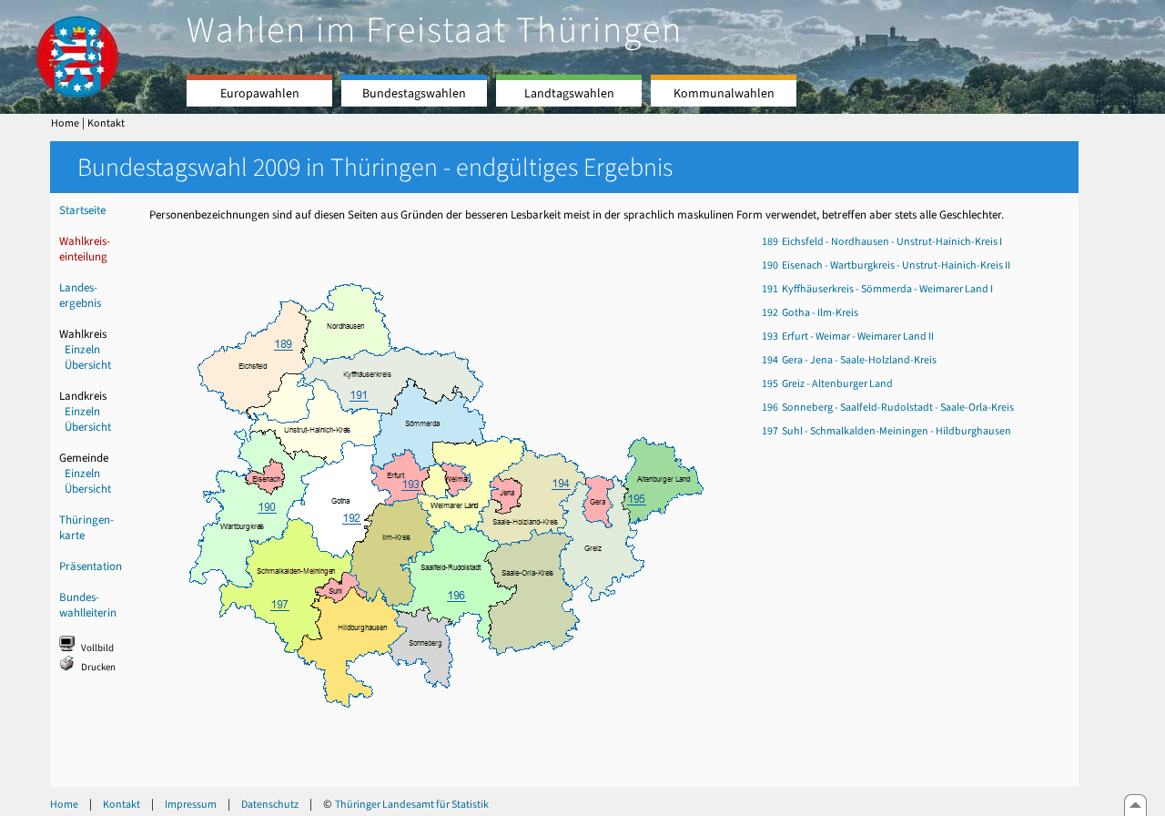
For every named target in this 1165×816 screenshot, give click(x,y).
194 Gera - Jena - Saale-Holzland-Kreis (849, 359)
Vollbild (97, 648)
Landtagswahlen (569, 93)
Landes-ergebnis (80, 295)
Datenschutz (270, 804)
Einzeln (82, 349)
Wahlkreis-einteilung (84, 248)
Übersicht (88, 364)
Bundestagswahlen (414, 93)
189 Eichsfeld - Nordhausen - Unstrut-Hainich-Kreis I (882, 241)
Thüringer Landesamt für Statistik (412, 804)
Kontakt (106, 123)
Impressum (191, 804)
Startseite (82, 210)
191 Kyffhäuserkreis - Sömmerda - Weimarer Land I (877, 288)
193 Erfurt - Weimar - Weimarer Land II (848, 336)
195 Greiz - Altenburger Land (827, 383)
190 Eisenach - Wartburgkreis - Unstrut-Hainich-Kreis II (886, 265)
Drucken (98, 667)
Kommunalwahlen (724, 93)
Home (65, 123)
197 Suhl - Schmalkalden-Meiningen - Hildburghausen (886, 430)
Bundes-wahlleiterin (87, 604)
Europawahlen (259, 93)
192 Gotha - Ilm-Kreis (810, 312)
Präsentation (90, 566)
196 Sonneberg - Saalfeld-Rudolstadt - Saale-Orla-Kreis (888, 407)
